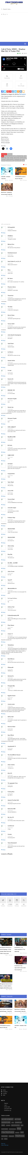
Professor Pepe (11, 517)
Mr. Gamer (10, 278)
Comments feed (7, 1108)
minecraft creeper (12, 507)
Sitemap (3, 1143)
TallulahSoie (11, 645)
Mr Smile (10, 445)
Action (18, 1119)
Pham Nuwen (11, 625)
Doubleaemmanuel (12, 253)
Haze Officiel (11, 735)
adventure (6, 1122)
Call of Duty (20, 156)
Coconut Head (11, 499)
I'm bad (9, 370)
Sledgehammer (10, 160)
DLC (8, 158)
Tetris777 (10, 580)
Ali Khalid (10, 463)
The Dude (10, 306)
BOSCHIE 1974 (11, 390)
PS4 (19, 1128)
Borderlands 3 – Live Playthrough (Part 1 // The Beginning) (20, 949)
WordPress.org (7, 1110)
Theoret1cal (10, 295)
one (22, 1125)
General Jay (10, 407)
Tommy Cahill (11, 323)
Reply (3, 233)
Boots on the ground (10, 156)
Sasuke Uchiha (11, 360)
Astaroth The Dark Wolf (13, 800)
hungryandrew (11, 473)
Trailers (10, 154)
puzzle (17, 1132)
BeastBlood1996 (11, 437)
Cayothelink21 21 (12, 746)
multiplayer (15, 1125)
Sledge (3, 160)
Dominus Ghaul (11, 726)
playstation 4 (12, 1129)
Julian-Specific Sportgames (14, 335)
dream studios (11, 764)
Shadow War (23, 158)
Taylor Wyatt (11, 482)
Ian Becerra (10, 352)
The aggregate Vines (13, 783)
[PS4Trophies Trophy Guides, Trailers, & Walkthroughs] (14, 3)
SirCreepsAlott (11, 227)
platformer (5, 1129)
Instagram (5, 1091)
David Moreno (11, 659)
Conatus (10, 834)
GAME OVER (11, 455)
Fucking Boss (11, 791)
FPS (13, 1122)
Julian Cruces (11, 571)
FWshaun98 (10, 667)
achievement (7, 1119)
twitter (4, 1090)
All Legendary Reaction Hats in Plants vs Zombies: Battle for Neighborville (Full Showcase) (6, 985)
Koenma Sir (10, 379)
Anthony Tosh (11, 607)
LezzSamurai (11, 825)
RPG (22, 1132)
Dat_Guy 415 (11, 817)
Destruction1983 (11, 808)
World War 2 (18, 160)
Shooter (4, 1136)
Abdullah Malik (11, 528)
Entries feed (7, 1107)
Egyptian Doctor (11, 695)
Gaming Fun (11, 676)
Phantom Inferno (12, 287)
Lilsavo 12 (10, 634)
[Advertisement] (14, 27)
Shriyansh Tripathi (12, 398)
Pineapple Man (11, 686)
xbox (5, 1138)
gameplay (18, 1122)
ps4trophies (8, 1132)
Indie (3, 1125)
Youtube (5, 1093)
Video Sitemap (4, 1145)
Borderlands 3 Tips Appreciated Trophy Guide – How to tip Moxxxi (20, 967)
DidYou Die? (11, 716)
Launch (8, 1125)
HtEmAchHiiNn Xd (12, 588)
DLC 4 (11, 158)
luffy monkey (11, 546)
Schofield (16, 158)
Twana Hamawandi (12, 843)
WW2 (23, 160)
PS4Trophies (22, 94)
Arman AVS (10, 490)
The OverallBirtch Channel (14, 755)
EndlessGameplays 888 (13, 615)
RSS (4, 1095)
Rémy (9, 270)
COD (25, 156)
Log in (5, 1105)
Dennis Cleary (11, 315)
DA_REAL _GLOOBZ (13, 563)
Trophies (19, 1136)
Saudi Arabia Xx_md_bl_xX (14, 261)
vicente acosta (11, 704)
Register (6, 1103)
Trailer (11, 1136)
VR (2, 1138)
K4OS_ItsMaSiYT (12, 427)
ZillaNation (10, 235)
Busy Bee (10, 554)
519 (20, 53)
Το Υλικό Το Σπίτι (12, 598)
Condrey (4, 158)
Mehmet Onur (11, 244)
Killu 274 (10, 773)
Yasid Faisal (11, 343)
